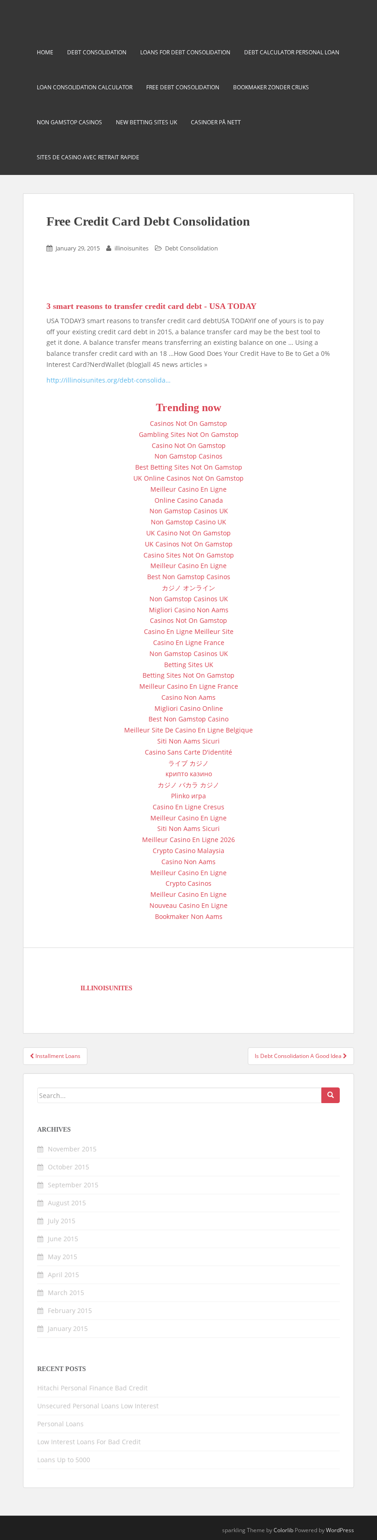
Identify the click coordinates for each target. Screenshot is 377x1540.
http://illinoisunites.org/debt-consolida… (108, 380)
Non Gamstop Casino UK (188, 521)
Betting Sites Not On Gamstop (188, 675)
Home (45, 52)
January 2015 (68, 1328)
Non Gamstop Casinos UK (188, 510)
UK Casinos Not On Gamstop (189, 544)
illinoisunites (131, 248)
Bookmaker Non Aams (189, 916)
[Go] (330, 1095)
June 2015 (63, 1238)
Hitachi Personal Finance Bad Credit (92, 1387)
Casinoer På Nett (216, 122)
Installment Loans (57, 1056)
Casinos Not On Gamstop (188, 423)
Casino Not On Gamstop (189, 445)
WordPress (340, 1530)
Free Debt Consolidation (182, 87)
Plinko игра (188, 795)
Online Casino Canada (188, 500)
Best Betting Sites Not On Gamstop (188, 467)
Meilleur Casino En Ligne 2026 (188, 839)
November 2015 (72, 1149)
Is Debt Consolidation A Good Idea (299, 1056)
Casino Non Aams (188, 697)
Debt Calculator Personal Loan (291, 52)
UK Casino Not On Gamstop (188, 533)
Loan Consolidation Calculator (84, 87)
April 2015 (63, 1274)
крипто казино (189, 773)
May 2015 (62, 1256)
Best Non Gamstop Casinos (188, 576)
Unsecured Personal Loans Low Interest (98, 1405)
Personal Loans (60, 1423)
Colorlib (283, 1530)
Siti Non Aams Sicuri (188, 741)
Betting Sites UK (188, 664)
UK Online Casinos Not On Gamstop (188, 478)
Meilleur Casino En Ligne (188, 489)
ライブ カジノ (188, 763)
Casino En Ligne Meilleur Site (189, 631)
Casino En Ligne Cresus (188, 806)
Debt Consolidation (96, 52)
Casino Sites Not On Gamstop (188, 555)
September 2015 (73, 1184)
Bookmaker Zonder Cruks (271, 87)
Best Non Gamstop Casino (188, 719)
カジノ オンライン (188, 587)
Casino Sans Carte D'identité (188, 752)
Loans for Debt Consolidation (185, 52)
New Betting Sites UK (146, 122)
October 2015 (68, 1166)
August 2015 (67, 1202)
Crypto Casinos (188, 883)
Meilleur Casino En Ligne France (188, 686)
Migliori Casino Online (188, 708)
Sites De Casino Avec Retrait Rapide (88, 157)
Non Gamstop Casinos (69, 122)
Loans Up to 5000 (63, 1459)
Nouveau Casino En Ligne (188, 905)
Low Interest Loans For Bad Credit (89, 1441)
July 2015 (61, 1220)
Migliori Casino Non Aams (188, 609)
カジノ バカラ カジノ (188, 784)
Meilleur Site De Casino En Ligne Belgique (188, 730)
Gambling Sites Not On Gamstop (189, 434)
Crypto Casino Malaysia (188, 850)
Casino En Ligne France (188, 642)
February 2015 (70, 1310)
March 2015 (66, 1292)
